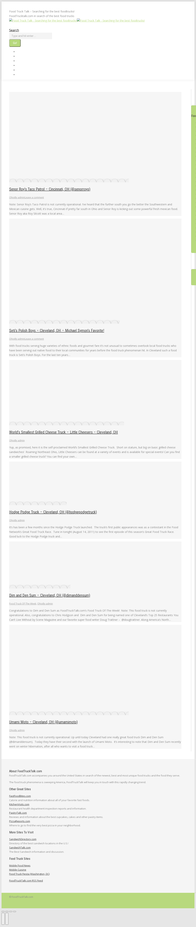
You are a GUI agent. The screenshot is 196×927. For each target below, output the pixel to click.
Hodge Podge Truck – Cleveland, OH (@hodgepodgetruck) (53, 512)
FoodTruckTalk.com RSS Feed (26, 880)
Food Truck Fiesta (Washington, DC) (29, 874)
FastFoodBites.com (20, 796)
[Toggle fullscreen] (10, 911)
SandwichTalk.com (20, 847)
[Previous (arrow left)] (3, 919)
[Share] (6, 911)
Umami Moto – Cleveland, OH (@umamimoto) (43, 722)
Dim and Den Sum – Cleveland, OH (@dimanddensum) (49, 595)
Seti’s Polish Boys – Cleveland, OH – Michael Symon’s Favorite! (56, 330)
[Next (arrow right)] (6, 919)
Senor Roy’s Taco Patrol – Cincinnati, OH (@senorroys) (49, 189)
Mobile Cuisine (17, 869)
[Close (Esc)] (3, 911)
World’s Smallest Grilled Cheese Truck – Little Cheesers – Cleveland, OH (63, 432)
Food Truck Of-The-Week (22, 603)
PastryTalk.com (18, 812)
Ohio (12, 197)
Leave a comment (34, 197)
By (20, 197)
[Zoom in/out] (14, 911)
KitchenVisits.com (19, 804)
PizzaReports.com (19, 821)
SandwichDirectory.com (22, 839)
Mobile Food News (19, 865)
